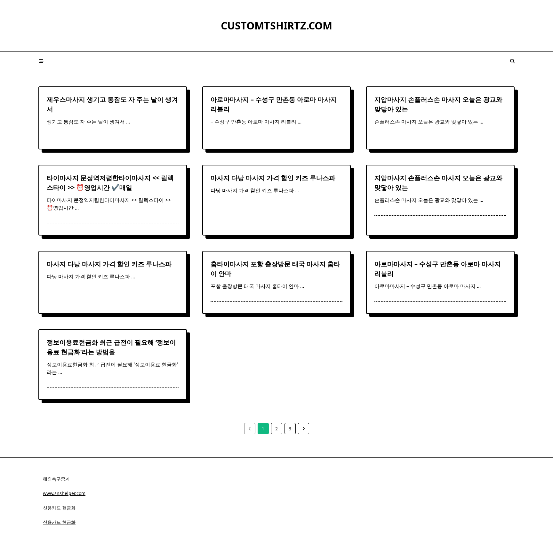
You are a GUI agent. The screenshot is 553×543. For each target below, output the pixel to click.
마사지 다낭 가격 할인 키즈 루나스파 (273, 177)
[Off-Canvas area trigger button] (41, 61)
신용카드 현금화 (59, 508)
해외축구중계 (56, 479)
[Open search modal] (512, 61)
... (128, 121)
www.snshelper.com (64, 493)
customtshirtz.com (276, 25)
